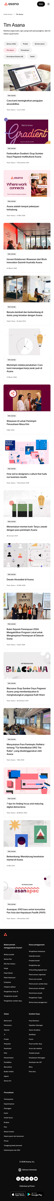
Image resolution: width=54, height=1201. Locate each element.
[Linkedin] (23, 1179)
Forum (31, 1039)
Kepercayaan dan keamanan (14, 1136)
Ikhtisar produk (9, 954)
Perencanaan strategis (37, 988)
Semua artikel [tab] (11, 44)
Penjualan (7, 1044)
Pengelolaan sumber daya (13, 1001)
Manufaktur (8, 1067)
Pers (5, 1127)
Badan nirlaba (9, 1071)
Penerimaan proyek (35, 993)
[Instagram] (27, 1179)
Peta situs (32, 1071)
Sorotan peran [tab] (40, 44)
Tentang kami (8, 1099)
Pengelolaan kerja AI (11, 991)
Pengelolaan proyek (11, 996)
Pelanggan (7, 1108)
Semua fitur (8, 959)
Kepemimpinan (9, 1104)
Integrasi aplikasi (10, 987)
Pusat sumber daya (35, 1044)
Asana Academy (34, 1030)
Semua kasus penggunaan (38, 1002)
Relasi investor (9, 1131)
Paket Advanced (9, 977)
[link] (8, 14)
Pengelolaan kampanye (37, 951)
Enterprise (7, 982)
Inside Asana (8, 1117)
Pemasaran (8, 1025)
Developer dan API (35, 1062)
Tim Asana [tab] (10, 50)
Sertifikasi (32, 1034)
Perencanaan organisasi (37, 974)
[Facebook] (31, 1179)
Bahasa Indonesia (29, 1170)
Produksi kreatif (34, 960)
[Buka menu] (48, 4)
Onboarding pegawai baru (38, 970)
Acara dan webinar (35, 1048)
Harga (6, 968)
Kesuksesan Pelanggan (37, 1057)
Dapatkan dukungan (36, 1025)
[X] (18, 1179)
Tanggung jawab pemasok (13, 1145)
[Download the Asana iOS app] (18, 1194)
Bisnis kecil (8, 1020)
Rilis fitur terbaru (9, 964)
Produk (6, 1039)
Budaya (6, 1122)
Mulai (41, 4)
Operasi (6, 1030)
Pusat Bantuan (34, 1020)
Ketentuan (24, 1186)
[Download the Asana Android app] (34, 1194)
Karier (6, 1113)
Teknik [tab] (32, 56)
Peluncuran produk (35, 979)
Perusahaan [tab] (25, 50)
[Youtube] (36, 1179)
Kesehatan (7, 1048)
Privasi (6, 1141)
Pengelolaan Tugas (35, 997)
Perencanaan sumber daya (38, 984)
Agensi (6, 1076)
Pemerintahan (9, 1057)
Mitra (31, 1067)
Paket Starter (8, 973)
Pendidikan (8, 1062)
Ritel (5, 1053)
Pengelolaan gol (34, 965)
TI (4, 1034)
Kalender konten (34, 956)
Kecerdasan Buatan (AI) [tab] (15, 56)
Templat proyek (34, 1053)
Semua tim (7, 1081)
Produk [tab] (25, 44)
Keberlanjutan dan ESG (12, 1150)
